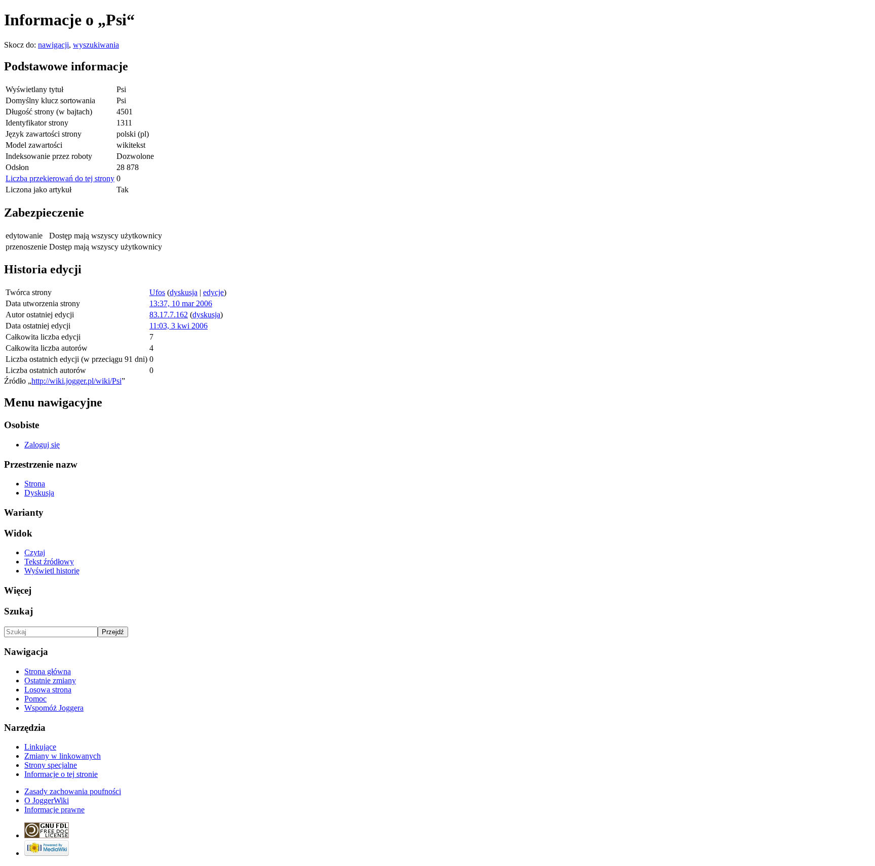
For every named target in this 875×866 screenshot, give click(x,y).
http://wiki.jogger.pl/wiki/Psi (76, 381)
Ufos (157, 292)
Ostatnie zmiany (50, 680)
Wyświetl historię (51, 570)
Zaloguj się (42, 444)
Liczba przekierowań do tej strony (60, 178)
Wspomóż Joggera (54, 708)
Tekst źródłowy (49, 561)
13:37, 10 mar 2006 (180, 303)
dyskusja (183, 292)
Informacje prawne (54, 809)
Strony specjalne (50, 765)
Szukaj (18, 611)
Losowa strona (47, 689)
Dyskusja (39, 492)
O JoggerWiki (46, 800)
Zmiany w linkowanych (62, 756)
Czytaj (34, 552)
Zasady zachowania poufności (72, 791)
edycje (213, 292)
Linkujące (40, 747)
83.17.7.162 (168, 314)
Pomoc (35, 698)
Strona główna (47, 671)
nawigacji (53, 44)
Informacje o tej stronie (61, 774)
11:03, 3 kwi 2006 (178, 325)
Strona (34, 483)
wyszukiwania (96, 44)
